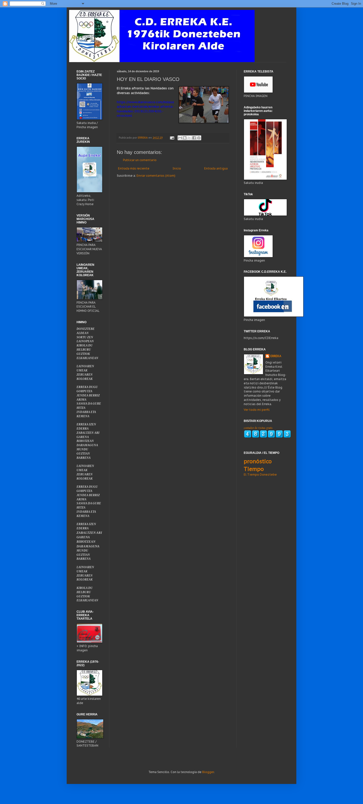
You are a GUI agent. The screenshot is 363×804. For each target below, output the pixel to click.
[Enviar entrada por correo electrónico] (172, 137)
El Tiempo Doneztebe (260, 474)
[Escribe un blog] (184, 137)
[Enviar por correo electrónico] (180, 137)
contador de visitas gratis (258, 428)
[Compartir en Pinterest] (198, 137)
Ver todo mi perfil (257, 410)
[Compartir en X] (189, 137)
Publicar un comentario (140, 160)
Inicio (177, 168)
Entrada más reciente (133, 168)
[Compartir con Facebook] (194, 137)
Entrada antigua (216, 168)
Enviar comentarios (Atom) (156, 175)
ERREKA (275, 356)
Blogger (208, 772)
